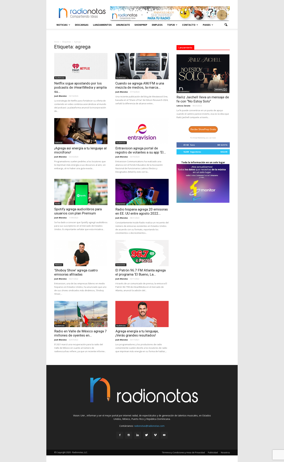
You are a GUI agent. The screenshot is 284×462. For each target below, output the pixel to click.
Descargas (81, 24)
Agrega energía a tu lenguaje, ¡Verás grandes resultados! (137, 333)
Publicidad (213, 452)
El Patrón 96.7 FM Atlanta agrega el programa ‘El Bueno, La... (140, 272)
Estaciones (120, 204)
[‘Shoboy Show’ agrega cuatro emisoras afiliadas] (80, 253)
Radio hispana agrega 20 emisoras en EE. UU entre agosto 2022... (141, 211)
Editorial (58, 142)
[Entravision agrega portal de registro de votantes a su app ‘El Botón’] (142, 131)
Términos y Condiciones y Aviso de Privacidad (183, 452)
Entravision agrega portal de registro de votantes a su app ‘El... (140, 150)
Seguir (223, 152)
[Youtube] (164, 435)
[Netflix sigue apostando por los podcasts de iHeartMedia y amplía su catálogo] (80, 66)
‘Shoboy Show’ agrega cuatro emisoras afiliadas (76, 272)
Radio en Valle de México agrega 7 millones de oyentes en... (80, 333)
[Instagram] (128, 435)
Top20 (171, 24)
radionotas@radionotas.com (149, 425)
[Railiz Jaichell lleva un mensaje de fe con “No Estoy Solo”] (203, 73)
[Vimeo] (155, 435)
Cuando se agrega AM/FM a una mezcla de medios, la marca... (139, 85)
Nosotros (225, 452)
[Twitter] (146, 435)
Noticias (62, 24)
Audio (57, 203)
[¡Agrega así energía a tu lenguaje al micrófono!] (80, 131)
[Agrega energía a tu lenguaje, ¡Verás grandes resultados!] (142, 314)
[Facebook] (120, 435)
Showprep (140, 24)
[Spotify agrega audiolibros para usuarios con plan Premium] (80, 192)
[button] (226, 25)
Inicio (56, 41)
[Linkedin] (137, 435)
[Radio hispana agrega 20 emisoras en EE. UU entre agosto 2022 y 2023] (142, 192)
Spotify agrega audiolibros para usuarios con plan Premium (78, 211)
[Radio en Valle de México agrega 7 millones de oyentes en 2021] (80, 314)
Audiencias (60, 78)
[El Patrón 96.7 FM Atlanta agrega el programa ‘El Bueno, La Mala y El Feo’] (142, 253)
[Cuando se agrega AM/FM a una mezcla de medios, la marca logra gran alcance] (142, 66)
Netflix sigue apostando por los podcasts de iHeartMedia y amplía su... (80, 87)
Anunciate (123, 24)
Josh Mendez (60, 96)
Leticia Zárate (183, 105)
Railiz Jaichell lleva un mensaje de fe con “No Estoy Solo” (203, 99)
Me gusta (222, 145)
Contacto (188, 24)
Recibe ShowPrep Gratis (203, 129)
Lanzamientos (102, 24)
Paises (207, 24)
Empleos (157, 24)
